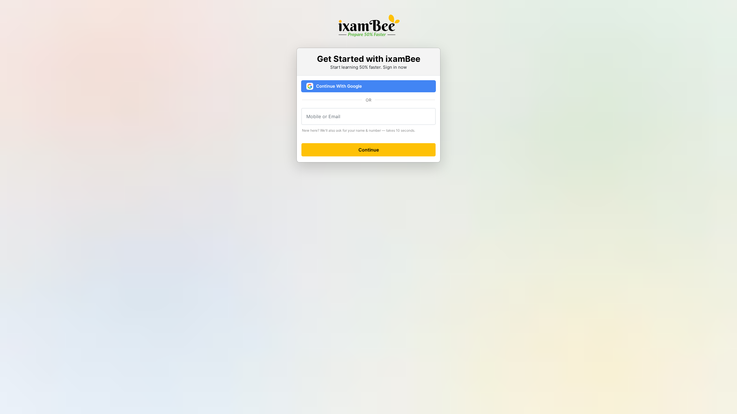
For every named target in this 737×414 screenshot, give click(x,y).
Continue (368, 150)
